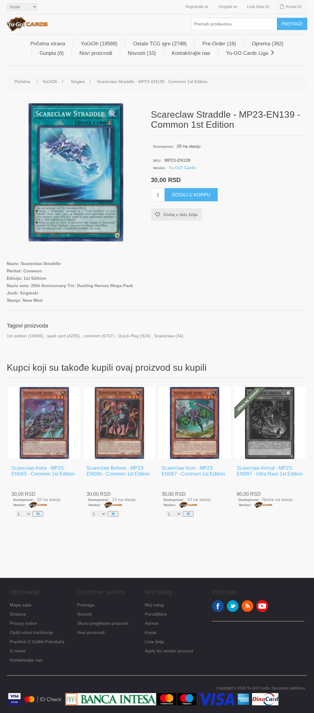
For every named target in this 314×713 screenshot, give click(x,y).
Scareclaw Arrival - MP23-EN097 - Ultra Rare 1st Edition (270, 470)
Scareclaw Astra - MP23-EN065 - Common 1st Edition (43, 470)
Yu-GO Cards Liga (248, 53)
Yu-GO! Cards (182, 167)
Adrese (152, 623)
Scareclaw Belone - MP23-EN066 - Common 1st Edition (118, 470)
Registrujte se (197, 7)
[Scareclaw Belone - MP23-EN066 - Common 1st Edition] (119, 423)
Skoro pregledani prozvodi (102, 623)
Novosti (84, 614)
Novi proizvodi (95, 53)
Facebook (218, 606)
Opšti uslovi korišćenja (31, 632)
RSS (247, 606)
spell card (56, 335)
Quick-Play (128, 335)
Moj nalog (154, 604)
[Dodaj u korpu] (38, 514)
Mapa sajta (20, 604)
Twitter (233, 606)
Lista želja (154, 641)
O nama (17, 650)
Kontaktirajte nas (191, 53)
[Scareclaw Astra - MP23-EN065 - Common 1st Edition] (44, 423)
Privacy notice (23, 623)
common (91, 335)
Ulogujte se (227, 7)
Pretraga (85, 604)
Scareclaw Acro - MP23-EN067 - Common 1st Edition (193, 470)
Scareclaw (164, 335)
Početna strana (47, 44)
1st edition (17, 335)
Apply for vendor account (169, 650)
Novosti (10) (142, 53)
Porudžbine (156, 614)
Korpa (150, 632)
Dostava (18, 614)
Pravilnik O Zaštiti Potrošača (37, 641)
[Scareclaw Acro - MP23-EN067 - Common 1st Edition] (195, 423)
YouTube (262, 606)
